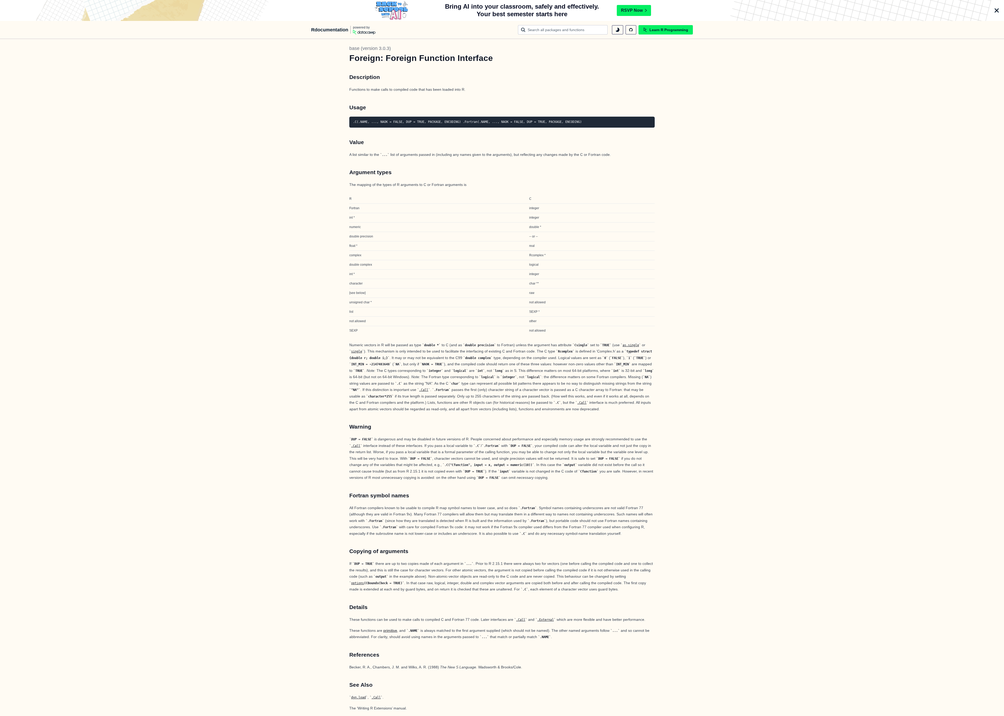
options (357, 583)
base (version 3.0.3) (370, 48)
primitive (390, 630)
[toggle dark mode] (617, 30)
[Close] (996, 10)
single (356, 351)
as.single (631, 345)
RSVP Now (632, 10)
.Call (423, 390)
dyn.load (358, 697)
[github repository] (630, 30)
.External (545, 620)
